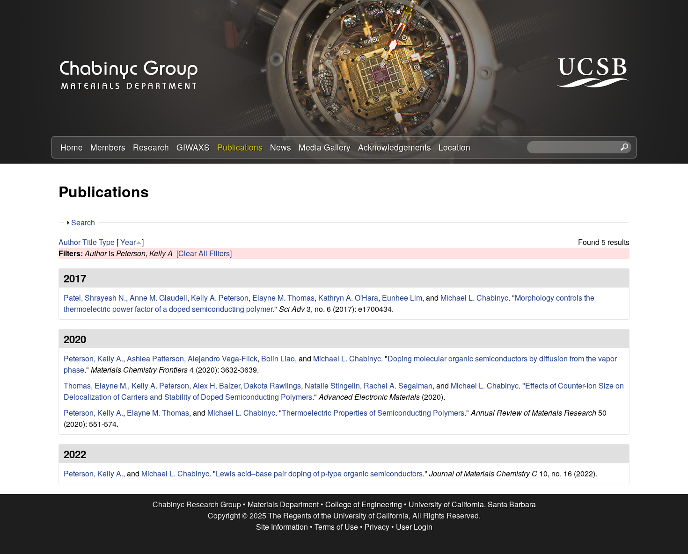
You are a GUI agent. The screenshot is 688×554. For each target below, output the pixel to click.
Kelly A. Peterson (220, 297)
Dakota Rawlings (272, 385)
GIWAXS (193, 147)
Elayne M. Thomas (283, 297)
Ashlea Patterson (155, 358)
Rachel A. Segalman (398, 385)
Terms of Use (336, 526)
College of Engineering (363, 504)
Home (71, 147)
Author (70, 242)
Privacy (377, 526)
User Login (414, 526)
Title (89, 242)
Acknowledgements (394, 147)
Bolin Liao (278, 358)
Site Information (282, 526)
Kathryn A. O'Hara (348, 297)
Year (128, 242)
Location (454, 147)
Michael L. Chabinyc (474, 297)
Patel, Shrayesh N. (95, 297)
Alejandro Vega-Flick (222, 358)
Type (107, 242)
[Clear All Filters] (204, 253)
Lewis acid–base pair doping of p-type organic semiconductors (319, 473)
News (280, 147)
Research (151, 147)
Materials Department (283, 504)
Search (83, 222)
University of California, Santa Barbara (472, 504)
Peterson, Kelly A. (93, 358)
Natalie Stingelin (332, 385)
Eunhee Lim (402, 297)
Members (107, 147)
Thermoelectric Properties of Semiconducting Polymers (373, 412)
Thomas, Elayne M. (96, 385)
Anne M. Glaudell (158, 297)
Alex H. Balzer (216, 385)
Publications (240, 147)
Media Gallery (325, 147)
